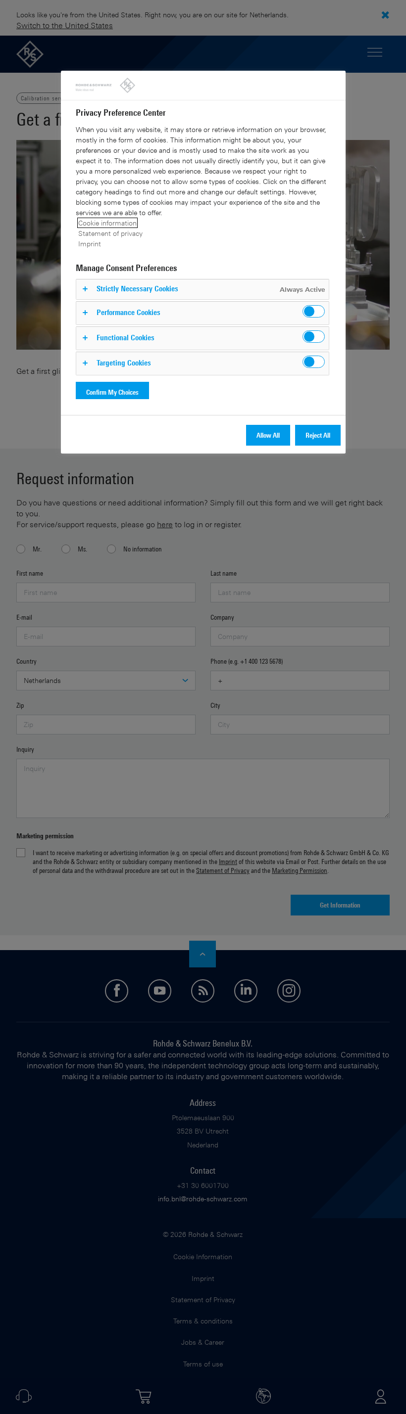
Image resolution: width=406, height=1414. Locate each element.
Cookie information (107, 223)
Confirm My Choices (112, 392)
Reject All (317, 435)
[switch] (314, 311)
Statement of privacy (110, 233)
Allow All (268, 435)
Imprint (89, 243)
